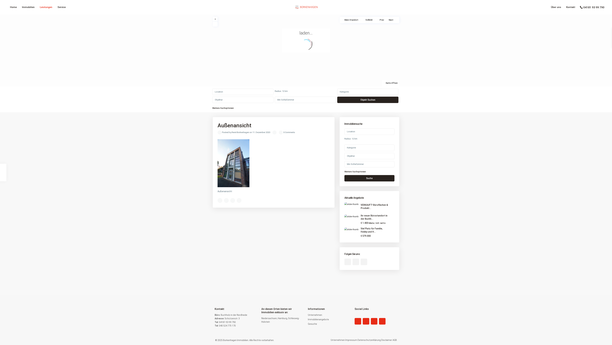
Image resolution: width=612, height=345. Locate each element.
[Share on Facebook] (220, 200)
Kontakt (570, 7)
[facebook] (347, 262)
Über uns (556, 7)
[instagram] (364, 262)
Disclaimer (386, 340)
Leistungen (46, 7)
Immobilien (28, 7)
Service (62, 7)
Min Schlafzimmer (285, 100)
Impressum (351, 340)
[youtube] (356, 262)
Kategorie (344, 92)
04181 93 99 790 (593, 7)
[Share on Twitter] (226, 200)
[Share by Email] (239, 200)
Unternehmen (315, 315)
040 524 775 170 (227, 325)
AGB (395, 340)
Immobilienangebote (318, 319)
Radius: (281, 91)
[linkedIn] (366, 321)
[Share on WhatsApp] (232, 200)
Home (13, 7)
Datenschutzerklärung (369, 340)
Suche (369, 178)
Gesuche (312, 324)
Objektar (219, 100)
